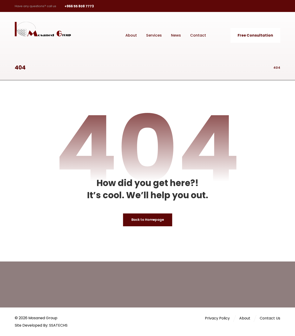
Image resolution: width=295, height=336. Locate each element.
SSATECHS (58, 325)
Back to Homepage (147, 220)
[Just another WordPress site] (46, 29)
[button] (245, 6)
